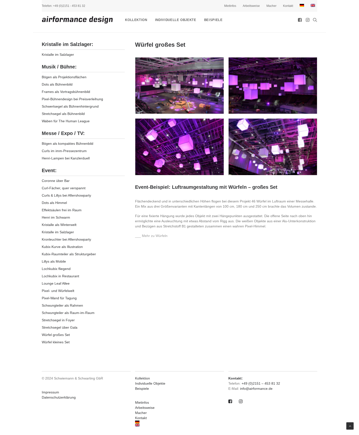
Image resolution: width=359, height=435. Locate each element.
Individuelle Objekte (175, 20)
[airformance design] (77, 19)
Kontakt (288, 6)
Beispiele (213, 20)
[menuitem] (232, 6)
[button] (300, 19)
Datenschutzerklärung (59, 397)
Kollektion (136, 20)
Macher (271, 6)
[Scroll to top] (350, 426)
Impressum (50, 392)
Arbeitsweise (251, 6)
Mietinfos (230, 6)
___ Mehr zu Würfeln (151, 236)
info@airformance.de (256, 388)
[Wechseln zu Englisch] (313, 5)
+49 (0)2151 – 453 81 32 (261, 383)
